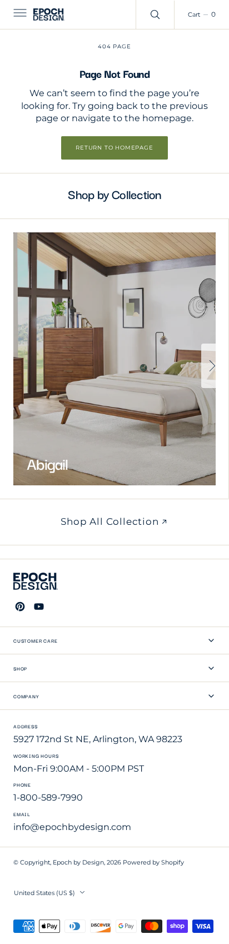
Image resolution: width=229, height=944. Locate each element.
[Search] (155, 14)
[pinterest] (20, 606)
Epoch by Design (78, 862)
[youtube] (39, 606)
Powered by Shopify (153, 862)
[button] (18, 14)
